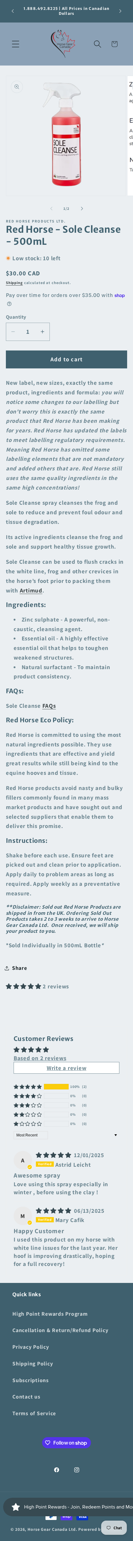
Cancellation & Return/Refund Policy (60, 1330)
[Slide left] (51, 208)
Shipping (14, 282)
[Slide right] (82, 208)
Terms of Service (34, 1413)
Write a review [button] (67, 1068)
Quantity (16, 316)
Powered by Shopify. (100, 1529)
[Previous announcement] (12, 11)
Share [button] (19, 967)
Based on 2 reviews (40, 1058)
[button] (15, 44)
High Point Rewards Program (50, 1313)
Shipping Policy (32, 1363)
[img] (54, 1155)
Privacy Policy (30, 1346)
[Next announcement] (120, 11)
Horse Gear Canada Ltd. (52, 1529)
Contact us (26, 1396)
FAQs (49, 705)
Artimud (31, 590)
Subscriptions (30, 1380)
